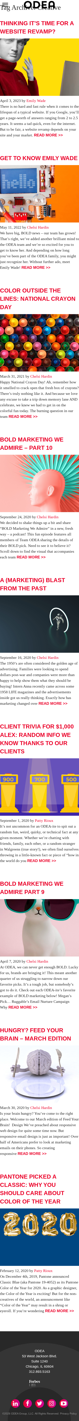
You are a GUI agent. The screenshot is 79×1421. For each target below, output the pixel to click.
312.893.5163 (39, 1372)
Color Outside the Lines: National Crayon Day (38, 298)
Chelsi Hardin (38, 227)
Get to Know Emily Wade (39, 158)
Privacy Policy (68, 1413)
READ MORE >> (48, 135)
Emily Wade (36, 101)
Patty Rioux (44, 820)
